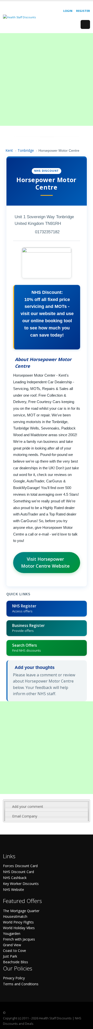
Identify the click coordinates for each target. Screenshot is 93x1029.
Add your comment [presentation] (27, 806)
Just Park (10, 956)
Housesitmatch (15, 916)
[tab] (46, 807)
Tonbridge (26, 150)
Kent (9, 150)
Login (67, 11)
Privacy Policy (14, 978)
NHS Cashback (15, 877)
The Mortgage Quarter (21, 910)
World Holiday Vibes (19, 927)
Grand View (12, 945)
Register (83, 11)
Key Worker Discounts (21, 883)
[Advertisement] (46, 79)
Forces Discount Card (20, 865)
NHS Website (13, 889)
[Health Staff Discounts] (19, 17)
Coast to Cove (14, 950)
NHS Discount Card (18, 871)
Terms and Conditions (20, 984)
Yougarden (11, 933)
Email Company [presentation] (24, 816)
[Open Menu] (85, 24)
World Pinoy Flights (18, 922)
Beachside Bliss (15, 962)
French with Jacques (19, 939)
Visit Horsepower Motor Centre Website (45, 562)
